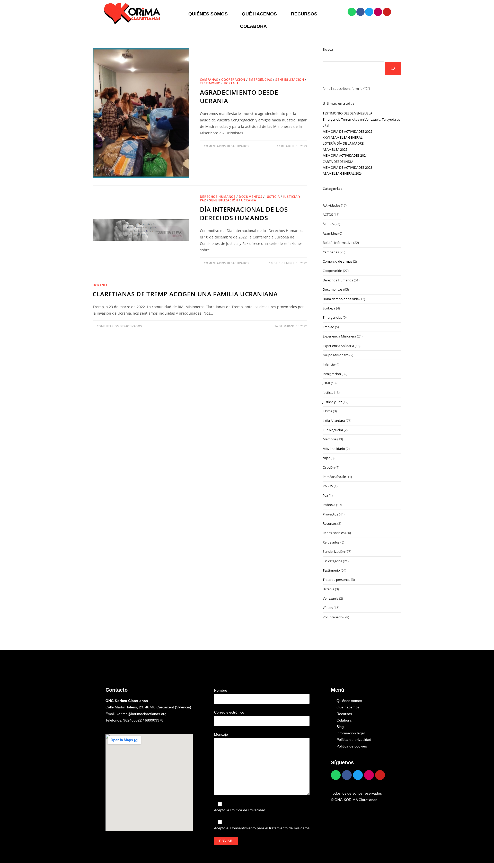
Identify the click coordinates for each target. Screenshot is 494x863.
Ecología (329, 308)
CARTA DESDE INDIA (338, 161)
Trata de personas (336, 579)
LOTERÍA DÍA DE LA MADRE (343, 143)
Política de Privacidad (247, 810)
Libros (327, 411)
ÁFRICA (328, 223)
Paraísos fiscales (335, 476)
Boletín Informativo (337, 242)
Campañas (209, 79)
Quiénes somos (208, 13)
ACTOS (328, 214)
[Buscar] (392, 68)
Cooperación (233, 79)
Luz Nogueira (333, 430)
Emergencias (260, 79)
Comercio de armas (337, 261)
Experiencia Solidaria (338, 345)
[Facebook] (360, 12)
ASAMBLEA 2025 (335, 149)
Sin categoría (332, 561)
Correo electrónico (229, 712)
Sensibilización (289, 79)
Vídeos (328, 607)
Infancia (329, 364)
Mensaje (221, 734)
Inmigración (332, 373)
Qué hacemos (259, 13)
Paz (325, 495)
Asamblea (330, 233)
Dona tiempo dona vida (341, 299)
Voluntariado (333, 617)
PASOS (328, 486)
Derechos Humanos (218, 196)
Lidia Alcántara (334, 420)
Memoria (330, 439)
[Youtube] (387, 12)
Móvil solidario (334, 448)
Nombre (220, 690)
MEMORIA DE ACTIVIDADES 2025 (347, 131)
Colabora (253, 26)
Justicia (273, 196)
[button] (209, 14)
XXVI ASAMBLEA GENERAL (343, 137)
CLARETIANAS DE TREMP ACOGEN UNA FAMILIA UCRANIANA (185, 294)
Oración (329, 467)
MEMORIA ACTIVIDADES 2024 (345, 155)
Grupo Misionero (336, 355)
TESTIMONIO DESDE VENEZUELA (347, 113)
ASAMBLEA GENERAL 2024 (343, 173)
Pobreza (329, 504)
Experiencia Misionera (339, 336)
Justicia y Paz (332, 401)
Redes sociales (334, 532)
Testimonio (210, 83)
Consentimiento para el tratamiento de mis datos (270, 828)
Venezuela (330, 598)
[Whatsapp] (352, 12)
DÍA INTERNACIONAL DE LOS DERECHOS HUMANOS (244, 213)
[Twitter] (369, 12)
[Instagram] (378, 12)
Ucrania (231, 83)
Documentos (250, 196)
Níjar (326, 458)
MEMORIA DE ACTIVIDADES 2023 (347, 167)
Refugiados (331, 542)
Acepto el (262, 828)
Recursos (304, 13)
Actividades (331, 205)
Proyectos (330, 514)
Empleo (328, 327)
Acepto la (239, 810)
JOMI (326, 383)
